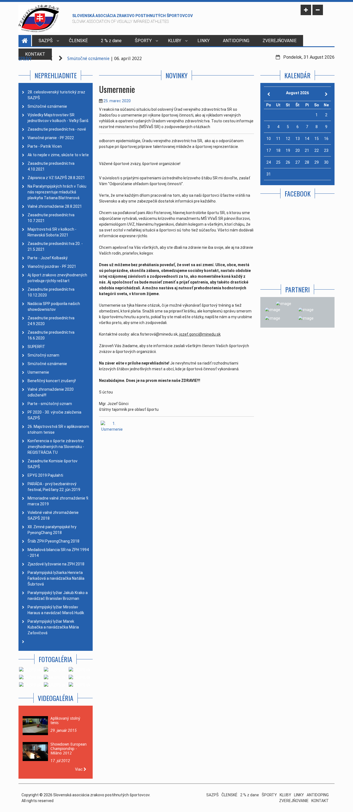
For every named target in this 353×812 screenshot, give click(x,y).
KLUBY (174, 40)
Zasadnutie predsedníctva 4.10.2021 (51, 166)
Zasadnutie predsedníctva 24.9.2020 (51, 321)
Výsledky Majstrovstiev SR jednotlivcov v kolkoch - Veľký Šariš (58, 118)
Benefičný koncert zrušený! (52, 381)
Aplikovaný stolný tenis (65, 720)
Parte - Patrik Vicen (45, 146)
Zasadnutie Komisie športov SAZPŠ (52, 464)
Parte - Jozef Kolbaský (48, 258)
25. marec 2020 (117, 101)
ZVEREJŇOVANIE (279, 40)
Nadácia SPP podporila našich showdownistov (54, 306)
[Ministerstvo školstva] (283, 304)
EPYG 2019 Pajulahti (45, 475)
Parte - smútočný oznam (50, 403)
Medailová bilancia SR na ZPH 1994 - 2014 (58, 552)
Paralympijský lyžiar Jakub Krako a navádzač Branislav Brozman (58, 595)
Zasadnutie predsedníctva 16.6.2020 (51, 335)
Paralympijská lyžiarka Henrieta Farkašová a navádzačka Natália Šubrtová (56, 578)
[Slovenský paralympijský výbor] (272, 310)
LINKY (203, 40)
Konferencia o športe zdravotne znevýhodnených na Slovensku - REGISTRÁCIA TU (56, 447)
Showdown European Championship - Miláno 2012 (68, 748)
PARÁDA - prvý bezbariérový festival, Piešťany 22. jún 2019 (54, 487)
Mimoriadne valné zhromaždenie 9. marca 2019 (58, 501)
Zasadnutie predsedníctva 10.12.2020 (51, 292)
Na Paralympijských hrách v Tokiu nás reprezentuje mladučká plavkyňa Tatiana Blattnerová (57, 192)
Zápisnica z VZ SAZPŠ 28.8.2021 (56, 178)
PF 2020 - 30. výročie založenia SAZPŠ (54, 415)
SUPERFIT (36, 346)
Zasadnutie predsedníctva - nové (57, 129)
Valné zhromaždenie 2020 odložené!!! (51, 392)
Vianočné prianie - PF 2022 (51, 138)
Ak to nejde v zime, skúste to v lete (58, 155)
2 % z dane (111, 40)
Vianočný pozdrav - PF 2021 (52, 266)
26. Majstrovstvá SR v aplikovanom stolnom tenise (58, 429)
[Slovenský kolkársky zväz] (272, 318)
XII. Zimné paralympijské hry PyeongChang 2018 (52, 530)
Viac (79, 769)
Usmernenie (38, 372)
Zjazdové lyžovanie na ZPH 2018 (56, 564)
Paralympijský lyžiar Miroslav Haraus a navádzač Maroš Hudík (56, 610)
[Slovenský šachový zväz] (306, 318)
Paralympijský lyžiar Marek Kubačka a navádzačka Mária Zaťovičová (53, 627)
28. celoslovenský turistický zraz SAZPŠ (56, 95)
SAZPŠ (46, 40)
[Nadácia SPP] (306, 310)
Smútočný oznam (43, 355)
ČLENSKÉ (78, 40)
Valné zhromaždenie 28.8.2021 (55, 206)
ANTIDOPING (236, 40)
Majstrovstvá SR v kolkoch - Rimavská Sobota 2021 (52, 232)
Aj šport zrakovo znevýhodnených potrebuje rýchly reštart (57, 278)
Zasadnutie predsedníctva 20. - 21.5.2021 (55, 246)
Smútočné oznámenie (88, 58)
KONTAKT (320, 800)
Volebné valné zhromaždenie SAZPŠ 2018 (53, 515)
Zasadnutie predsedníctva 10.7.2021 (51, 218)
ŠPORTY (143, 40)
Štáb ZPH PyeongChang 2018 (53, 541)
